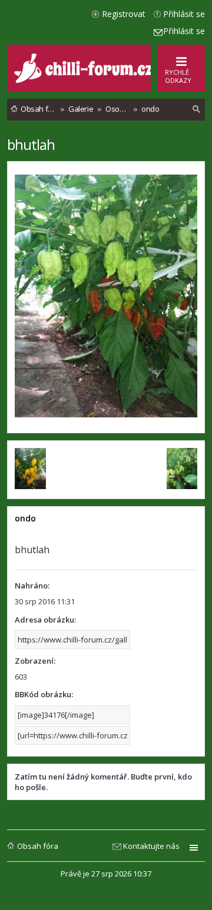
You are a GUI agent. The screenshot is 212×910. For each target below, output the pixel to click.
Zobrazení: (35, 660)
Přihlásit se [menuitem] (184, 13)
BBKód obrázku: (44, 694)
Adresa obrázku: (45, 619)
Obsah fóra (37, 846)
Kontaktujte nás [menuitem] (151, 846)
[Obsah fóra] (84, 80)
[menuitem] (196, 109)
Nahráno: (32, 585)
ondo (25, 518)
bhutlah (31, 144)
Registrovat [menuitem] (123, 13)
